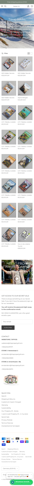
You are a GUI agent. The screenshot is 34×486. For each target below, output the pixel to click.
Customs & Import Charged (11, 402)
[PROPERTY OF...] (17, 6)
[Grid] (28, 53)
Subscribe (8, 327)
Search (4, 396)
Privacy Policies (7, 420)
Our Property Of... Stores (10, 411)
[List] (31, 53)
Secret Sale (5, 417)
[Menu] (2, 6)
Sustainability (6, 408)
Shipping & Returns (8, 399)
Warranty (5, 405)
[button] (17, 278)
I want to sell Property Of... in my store (15, 414)
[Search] (6, 6)
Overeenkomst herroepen (11, 426)
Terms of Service (7, 423)
